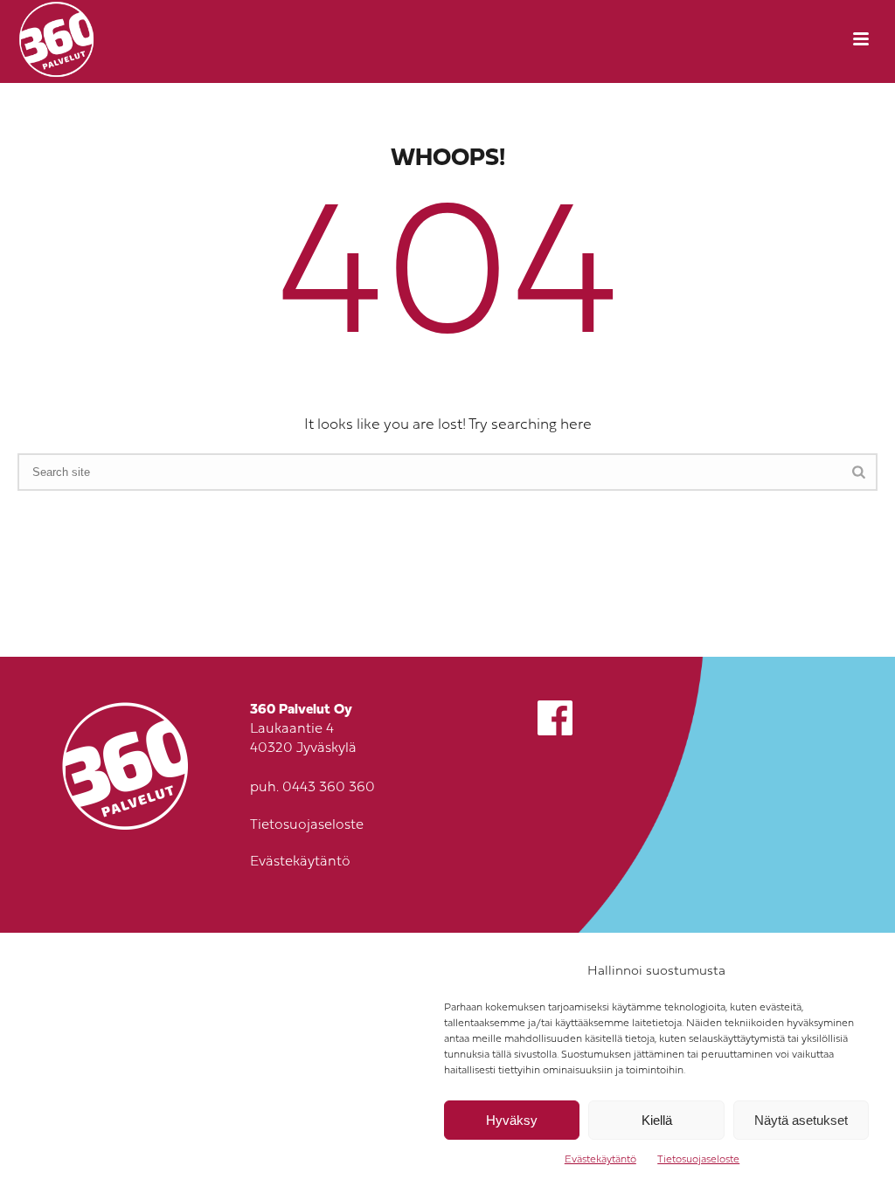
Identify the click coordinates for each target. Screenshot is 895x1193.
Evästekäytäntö (600, 1160)
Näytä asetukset (801, 1120)
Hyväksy (512, 1120)
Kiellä (657, 1120)
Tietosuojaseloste (698, 1160)
